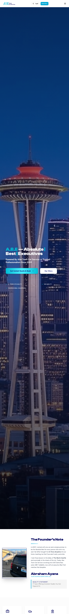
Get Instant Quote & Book (20, 271)
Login (36, 3)
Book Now (44, 3)
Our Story (48, 271)
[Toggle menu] (65, 3)
